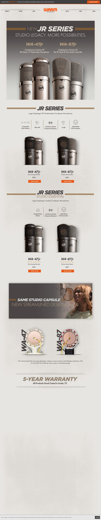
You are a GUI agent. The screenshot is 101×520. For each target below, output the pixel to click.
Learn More (93, 2)
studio (93, 11)
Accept (97, 517)
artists (67, 11)
